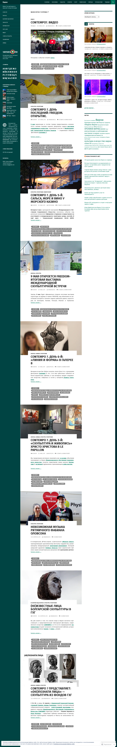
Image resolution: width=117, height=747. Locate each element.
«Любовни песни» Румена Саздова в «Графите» (98, 47)
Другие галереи (89, 108)
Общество (62, 2)
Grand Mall (9, 102)
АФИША (38, 353)
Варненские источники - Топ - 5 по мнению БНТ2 (12, 112)
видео (61, 66)
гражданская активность (93, 135)
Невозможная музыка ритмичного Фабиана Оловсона (48, 530)
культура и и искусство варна (40, 235)
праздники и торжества (98, 143)
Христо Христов (36, 479)
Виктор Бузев (44, 226)
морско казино (49, 68)
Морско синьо (36, 562)
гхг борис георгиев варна (39, 646)
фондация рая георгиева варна (40, 154)
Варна (5, 2)
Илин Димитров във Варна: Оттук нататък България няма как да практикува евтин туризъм (97, 209)
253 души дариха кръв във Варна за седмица (98, 160)
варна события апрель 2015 (50, 562)
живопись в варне (59, 483)
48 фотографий (101, 70)
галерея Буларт (66, 644)
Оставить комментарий (64, 26)
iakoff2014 (50, 366)
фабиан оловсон (37, 565)
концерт (98, 137)
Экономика (55, 2)
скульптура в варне (37, 485)
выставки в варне (67, 147)
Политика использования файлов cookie (64, 744)
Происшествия (98, 2)
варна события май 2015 (50, 66)
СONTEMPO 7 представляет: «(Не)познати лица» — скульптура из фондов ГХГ (51, 692)
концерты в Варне (105, 137)
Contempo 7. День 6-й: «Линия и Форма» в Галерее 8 (52, 360)
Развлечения (83, 2)
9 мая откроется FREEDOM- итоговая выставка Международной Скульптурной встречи (50, 281)
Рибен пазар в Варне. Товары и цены (11, 99)
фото (110, 147)
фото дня (88, 149)
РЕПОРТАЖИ (40, 106)
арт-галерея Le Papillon (50, 479)
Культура (70, 2)
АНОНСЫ (33, 273)
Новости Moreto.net (93, 156)
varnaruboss (51, 26)
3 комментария (57, 537)
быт (107, 129)
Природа (90, 2)
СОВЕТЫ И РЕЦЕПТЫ (7, 36)
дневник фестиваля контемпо (40, 313)
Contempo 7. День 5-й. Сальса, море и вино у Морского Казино (47, 198)
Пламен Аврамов (56, 641)
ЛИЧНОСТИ (5, 22)
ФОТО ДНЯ (5, 29)
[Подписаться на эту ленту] (85, 156)
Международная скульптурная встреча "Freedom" (54, 64)
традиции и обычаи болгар (90, 147)
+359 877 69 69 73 (7, 163)
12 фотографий (101, 96)
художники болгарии (51, 399)
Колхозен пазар (11, 93)
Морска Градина (36, 66)
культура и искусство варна (59, 313)
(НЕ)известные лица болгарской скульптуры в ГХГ (51, 609)
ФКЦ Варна (99, 126)
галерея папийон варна (50, 481)
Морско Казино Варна (38, 147)
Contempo (42, 373)
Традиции (107, 2)
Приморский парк (88, 126)
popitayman (51, 205)
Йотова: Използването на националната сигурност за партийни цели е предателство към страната (97, 164)
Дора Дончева (36, 713)
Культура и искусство (91, 122)
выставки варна (65, 392)
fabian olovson (64, 562)
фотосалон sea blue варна (64, 565)
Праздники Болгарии (103, 124)
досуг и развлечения (89, 137)
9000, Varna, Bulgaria (8, 161)
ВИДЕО (32, 19)
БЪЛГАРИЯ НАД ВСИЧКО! (37, 602)
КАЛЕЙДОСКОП (6, 25)
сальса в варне (66, 235)
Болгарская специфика (89, 120)
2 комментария (64, 616)
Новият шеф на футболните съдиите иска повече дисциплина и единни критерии (98, 198)
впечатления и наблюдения (96, 131)
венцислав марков (53, 392)
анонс (103, 129)
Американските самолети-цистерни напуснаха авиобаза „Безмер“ (97, 188)
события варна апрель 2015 (39, 728)
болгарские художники (65, 479)
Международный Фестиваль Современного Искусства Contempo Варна (51, 145)
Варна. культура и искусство (49, 639)
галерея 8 (34, 394)
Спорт (75, 2)
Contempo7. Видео (44, 22)
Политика (47, 2)
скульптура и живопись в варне (59, 396)
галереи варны (57, 724)
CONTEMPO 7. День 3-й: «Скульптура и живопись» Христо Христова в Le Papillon (51, 445)
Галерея (35, 119)
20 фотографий (101, 44)
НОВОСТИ (5, 12)
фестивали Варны (49, 565)
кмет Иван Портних (37, 68)
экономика (95, 149)
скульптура (70, 726)
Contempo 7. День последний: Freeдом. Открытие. (47, 113)
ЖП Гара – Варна (11, 115)
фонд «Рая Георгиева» (49, 315)
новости (87, 143)
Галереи (91, 24)
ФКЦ (95, 127)
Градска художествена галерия (40, 641)
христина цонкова (37, 399)
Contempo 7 (35, 64)
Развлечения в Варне (49, 231)
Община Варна (47, 311)
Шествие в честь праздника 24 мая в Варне (97, 73)
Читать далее (36, 137)
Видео (34, 26)
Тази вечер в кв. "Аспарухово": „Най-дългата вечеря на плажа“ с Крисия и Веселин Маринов (97, 182)
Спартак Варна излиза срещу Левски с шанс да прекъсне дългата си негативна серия (97, 170)
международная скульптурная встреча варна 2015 (59, 152)
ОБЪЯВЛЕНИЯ (6, 39)
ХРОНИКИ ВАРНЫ (92, 129)
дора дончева (58, 149)
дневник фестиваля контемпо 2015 (42, 149)
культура (87, 139)
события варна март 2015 (105, 145)
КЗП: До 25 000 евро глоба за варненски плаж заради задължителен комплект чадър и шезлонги (98, 176)
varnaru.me (6, 139)
